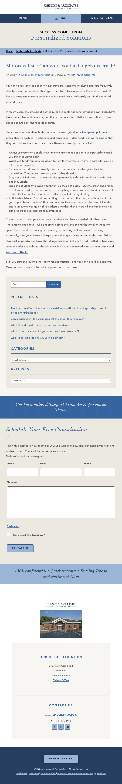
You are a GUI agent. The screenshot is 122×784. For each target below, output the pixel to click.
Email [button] (63, 18)
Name (10, 464)
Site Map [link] (34, 773)
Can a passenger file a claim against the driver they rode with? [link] (48, 319)
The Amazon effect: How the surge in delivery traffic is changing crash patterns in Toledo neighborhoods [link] (59, 310)
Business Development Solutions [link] (75, 773)
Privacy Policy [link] (48, 773)
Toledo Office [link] (61, 680)
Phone (87, 464)
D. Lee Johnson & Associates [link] (36, 75)
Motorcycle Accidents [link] (83, 75)
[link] (61, 7)
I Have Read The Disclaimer (28, 535)
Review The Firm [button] (61, 759)
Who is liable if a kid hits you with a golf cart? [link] (38, 338)
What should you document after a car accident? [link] (40, 325)
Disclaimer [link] (21, 773)
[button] (20, 17)
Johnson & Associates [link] (54, 769)
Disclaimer (13, 526)
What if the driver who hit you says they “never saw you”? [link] (45, 331)
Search (53, 285)
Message (12, 482)
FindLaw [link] (101, 773)
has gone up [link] (90, 132)
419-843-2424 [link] (103, 18)
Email (44, 464)
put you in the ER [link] (17, 252)
